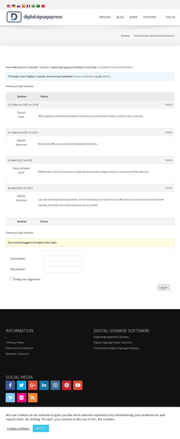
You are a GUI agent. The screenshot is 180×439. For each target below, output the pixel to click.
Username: (18, 258)
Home (125, 35)
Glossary (23, 353)
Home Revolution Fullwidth (22, 67)
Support (150, 17)
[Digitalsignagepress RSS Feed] (33, 397)
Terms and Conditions (19, 348)
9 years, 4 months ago (85, 76)
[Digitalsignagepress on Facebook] (10, 385)
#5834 (168, 104)
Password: (18, 269)
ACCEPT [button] (41, 428)
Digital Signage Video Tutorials (113, 342)
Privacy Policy (15, 342)
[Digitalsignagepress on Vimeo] (10, 397)
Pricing (105, 17)
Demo (134, 17)
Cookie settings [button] (18, 428)
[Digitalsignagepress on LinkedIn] (44, 385)
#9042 (168, 160)
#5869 (168, 132)
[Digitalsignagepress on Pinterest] (66, 385)
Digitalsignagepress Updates (111, 337)
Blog (120, 17)
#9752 (168, 188)
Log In (163, 287)
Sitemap (11, 353)
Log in (170, 17)
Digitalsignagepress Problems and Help (73, 67)
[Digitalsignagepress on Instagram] (55, 385)
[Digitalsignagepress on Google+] (33, 385)
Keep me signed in (27, 279)
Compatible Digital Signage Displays (116, 348)
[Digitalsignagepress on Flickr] (21, 397)
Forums (44, 67)
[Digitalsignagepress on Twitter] (21, 385)
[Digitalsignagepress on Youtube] (77, 385)
